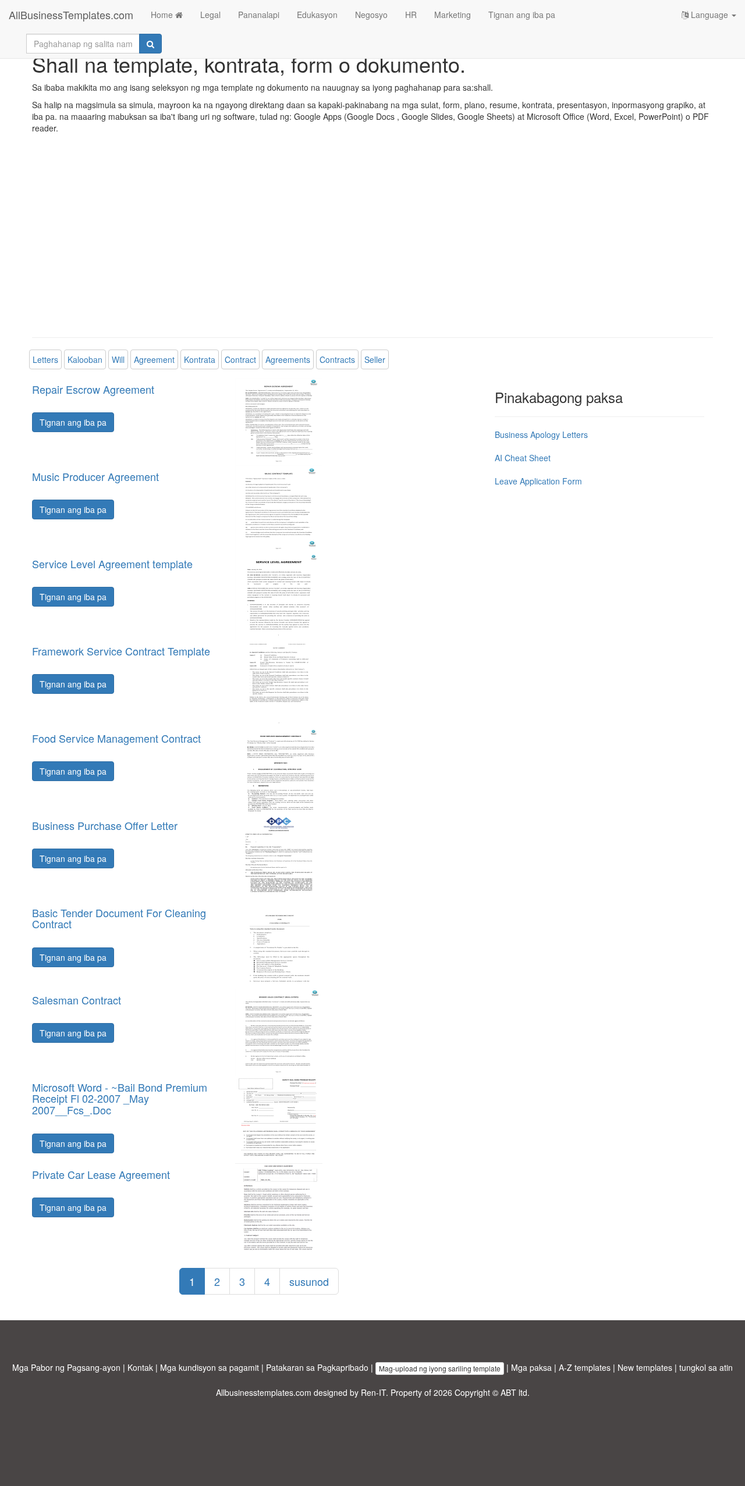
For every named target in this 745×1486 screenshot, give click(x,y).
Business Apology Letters (541, 434)
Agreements (287, 359)
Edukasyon (317, 14)
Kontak (140, 1367)
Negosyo (371, 14)
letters (45, 359)
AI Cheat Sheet (523, 458)
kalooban (85, 359)
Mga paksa (531, 1367)
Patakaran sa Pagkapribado (317, 1367)
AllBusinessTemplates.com (71, 14)
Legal (210, 14)
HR (411, 14)
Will (118, 359)
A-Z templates (585, 1367)
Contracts (337, 359)
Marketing (452, 14)
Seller (374, 359)
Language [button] (709, 14)
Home (163, 14)
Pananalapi (258, 14)
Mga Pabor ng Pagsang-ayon (66, 1367)
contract (240, 359)
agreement (154, 359)
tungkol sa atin (706, 1367)
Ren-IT (373, 1392)
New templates (645, 1367)
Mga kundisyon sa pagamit (209, 1367)
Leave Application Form (538, 481)
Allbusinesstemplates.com (263, 1392)
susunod (309, 1281)
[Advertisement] (372, 244)
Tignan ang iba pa (521, 14)
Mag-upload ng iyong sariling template (440, 1368)
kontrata (199, 359)
